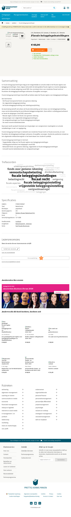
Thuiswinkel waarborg (14, 494)
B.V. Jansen (44, 33)
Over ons (6, 451)
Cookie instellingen (14, 496)
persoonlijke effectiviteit (43, 401)
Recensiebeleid (8, 474)
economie (5, 401)
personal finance (41, 395)
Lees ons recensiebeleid (8, 252)
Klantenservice (8, 447)
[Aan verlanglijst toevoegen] (50, 50)
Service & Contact (48, 496)
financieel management (9, 404)
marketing (5, 423)
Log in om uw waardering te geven (11, 261)
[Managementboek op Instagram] (39, 503)
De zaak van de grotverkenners (58, 337)
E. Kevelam (52, 33)
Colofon (43, 494)
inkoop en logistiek (8, 407)
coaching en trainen (8, 395)
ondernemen (40, 389)
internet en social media (9, 410)
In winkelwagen (40, 50)
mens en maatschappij (9, 426)
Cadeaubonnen (26, 458)
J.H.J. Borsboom (36, 33)
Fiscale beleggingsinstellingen (27, 23)
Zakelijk (24, 447)
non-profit (5, 429)
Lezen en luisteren (9, 467)
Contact (5, 454)
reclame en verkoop (42, 410)
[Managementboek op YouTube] (35, 503)
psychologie (39, 407)
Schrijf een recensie (10, 249)
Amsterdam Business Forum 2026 (18, 289)
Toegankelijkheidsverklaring (31, 496)
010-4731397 (66, 14)
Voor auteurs (7, 470)
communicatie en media (9, 398)
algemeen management (9, 392)
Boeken (8, 23)
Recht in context (53, 368)
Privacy (51, 494)
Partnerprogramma (9, 477)
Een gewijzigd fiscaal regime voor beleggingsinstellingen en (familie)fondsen (12, 338)
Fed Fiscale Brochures (22, 226)
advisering (5, 389)
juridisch (4, 416)
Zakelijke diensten (27, 451)
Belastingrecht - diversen (24, 224)
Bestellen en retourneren (7, 462)
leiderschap (5, 420)
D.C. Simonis (61, 33)
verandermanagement (43, 416)
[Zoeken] (54, 8)
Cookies (59, 494)
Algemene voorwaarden (30, 494)
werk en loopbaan (41, 420)
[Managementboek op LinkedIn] (31, 503)
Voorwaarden (7, 458)
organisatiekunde (41, 392)
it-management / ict (8, 413)
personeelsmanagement (43, 398)
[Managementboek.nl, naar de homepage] (9, 10)
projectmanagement (42, 404)
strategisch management (44, 413)
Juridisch (14, 23)
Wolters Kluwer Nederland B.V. (25, 213)
